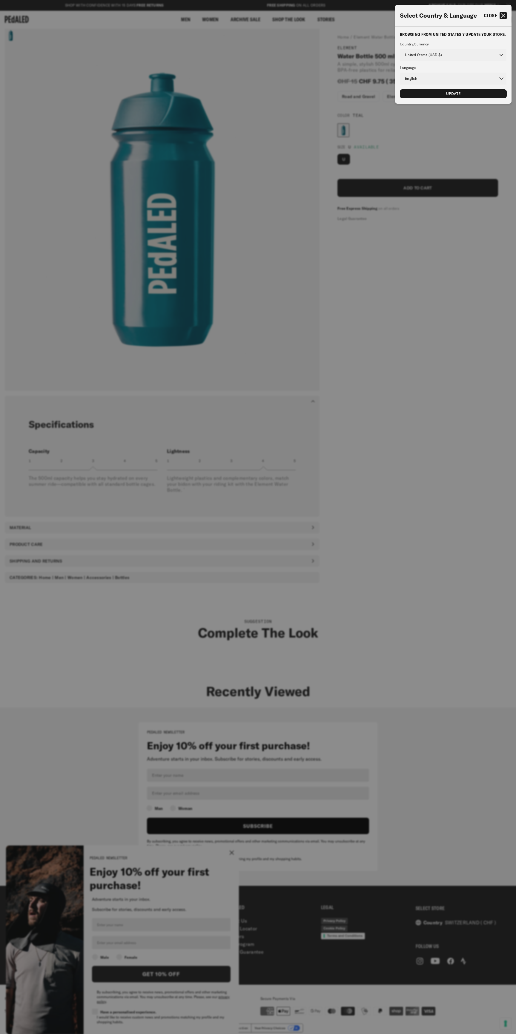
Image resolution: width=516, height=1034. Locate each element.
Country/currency (414, 44)
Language (408, 68)
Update (453, 93)
